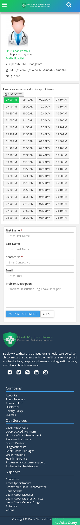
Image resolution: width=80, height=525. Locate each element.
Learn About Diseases (20, 494)
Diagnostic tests (16, 447)
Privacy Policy (14, 411)
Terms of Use (14, 403)
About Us (11, 395)
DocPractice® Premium (21, 431)
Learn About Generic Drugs (23, 502)
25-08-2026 (14, 94)
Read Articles (14, 491)
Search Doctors (15, 443)
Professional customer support (25, 462)
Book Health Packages (20, 451)
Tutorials (11, 506)
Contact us (12, 479)
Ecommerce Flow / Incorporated (26, 487)
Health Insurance (16, 458)
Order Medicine (15, 454)
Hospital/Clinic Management (23, 435)
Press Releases (15, 399)
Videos (10, 510)
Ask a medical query (18, 439)
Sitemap (11, 415)
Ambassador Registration (22, 466)
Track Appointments (18, 483)
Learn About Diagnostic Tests (24, 498)
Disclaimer (12, 407)
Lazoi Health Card (17, 427)
